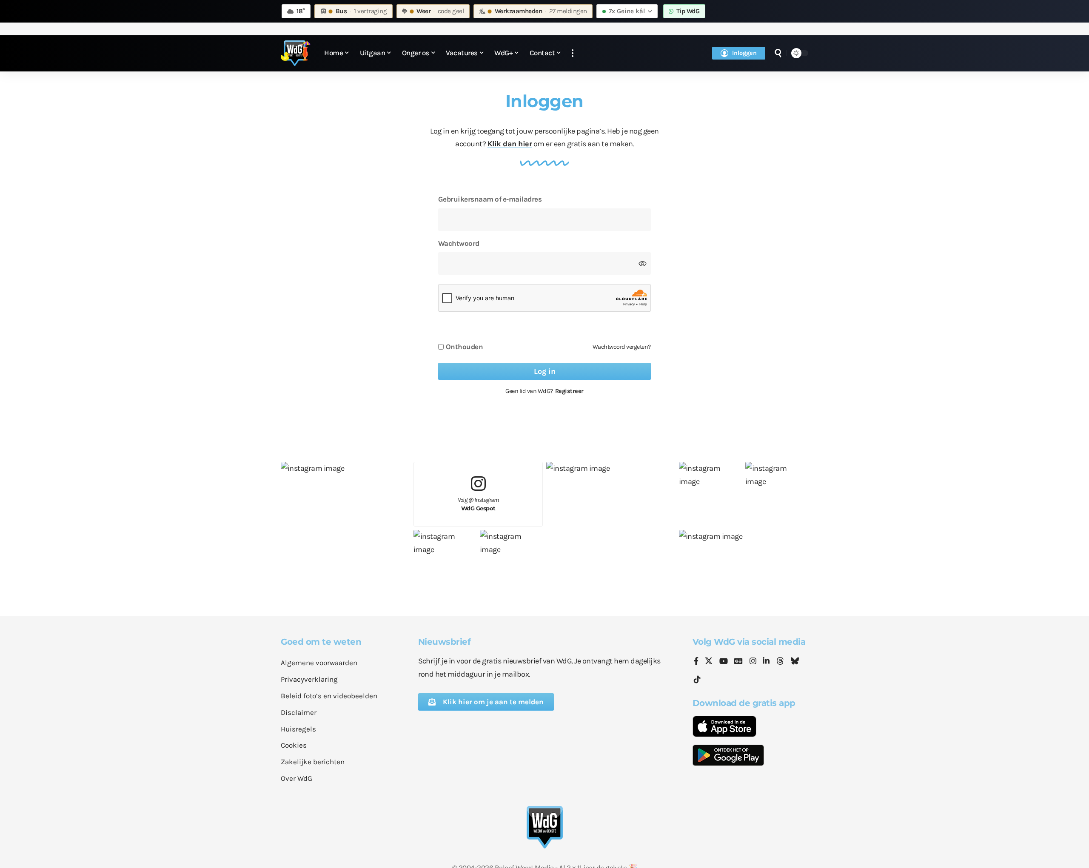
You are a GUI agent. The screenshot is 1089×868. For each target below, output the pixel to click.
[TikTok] (697, 679)
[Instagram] (753, 662)
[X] (709, 662)
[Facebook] (696, 662)
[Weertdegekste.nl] (296, 53)
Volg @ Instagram (478, 504)
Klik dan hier (509, 143)
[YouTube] (723, 662)
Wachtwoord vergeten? (622, 346)
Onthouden (464, 346)
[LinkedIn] (766, 662)
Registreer (569, 391)
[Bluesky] (794, 662)
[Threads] (780, 662)
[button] (573, 53)
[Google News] (738, 662)
